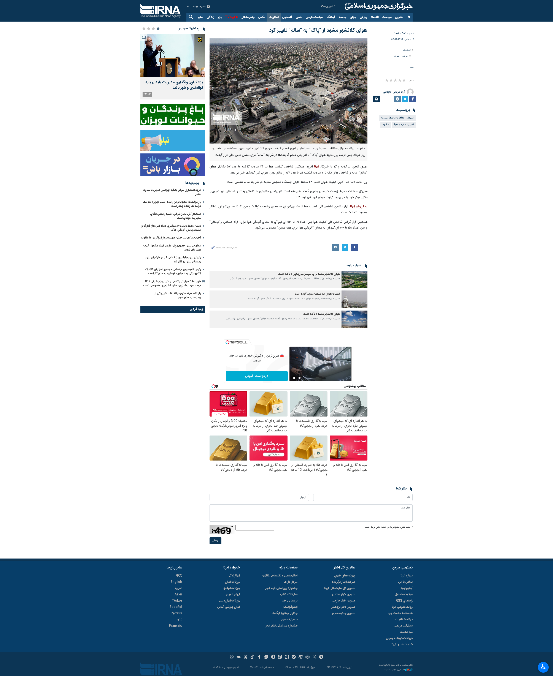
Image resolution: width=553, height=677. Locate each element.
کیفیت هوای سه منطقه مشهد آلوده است (317, 294)
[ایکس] (314, 657)
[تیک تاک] (252, 657)
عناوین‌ (399, 17)
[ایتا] (280, 657)
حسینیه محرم (289, 619)
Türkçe (177, 600)
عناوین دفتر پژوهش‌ (343, 607)
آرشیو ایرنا (407, 588)
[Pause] (293, 377)
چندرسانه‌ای (247, 17)
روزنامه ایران (232, 582)
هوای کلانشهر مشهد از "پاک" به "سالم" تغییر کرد (318, 30)
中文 (179, 575)
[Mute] (299, 377)
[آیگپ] (287, 657)
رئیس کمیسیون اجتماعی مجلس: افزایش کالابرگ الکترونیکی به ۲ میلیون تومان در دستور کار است (173, 271)
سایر (200, 17)
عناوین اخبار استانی (343, 594)
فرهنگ (331, 17)
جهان (353, 17)
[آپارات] (301, 657)
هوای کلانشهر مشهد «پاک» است (321, 314)
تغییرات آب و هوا (404, 124)
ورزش (363, 17)
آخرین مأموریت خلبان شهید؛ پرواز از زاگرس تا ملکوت (171, 237)
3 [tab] (148, 28)
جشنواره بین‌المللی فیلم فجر (281, 588)
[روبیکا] (307, 657)
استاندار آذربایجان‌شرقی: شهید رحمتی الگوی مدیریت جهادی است (175, 216)
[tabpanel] (172, 66)
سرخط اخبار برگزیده (343, 582)
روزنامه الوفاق (231, 588)
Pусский (176, 613)
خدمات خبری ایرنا (402, 644)
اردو (179, 619)
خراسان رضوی (401, 56)
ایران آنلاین (233, 594)
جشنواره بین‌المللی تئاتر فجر (281, 625)
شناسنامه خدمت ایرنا (400, 613)
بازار (220, 17)
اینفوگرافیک (290, 607)
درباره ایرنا (406, 575)
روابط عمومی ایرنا (402, 607)
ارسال (215, 540)
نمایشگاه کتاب (288, 594)
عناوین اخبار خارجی (343, 600)
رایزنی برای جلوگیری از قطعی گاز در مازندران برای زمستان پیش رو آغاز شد (173, 259)
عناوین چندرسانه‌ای (343, 613)
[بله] (294, 657)
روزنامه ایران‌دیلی (229, 600)
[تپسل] (227, 342)
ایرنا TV (230, 17)
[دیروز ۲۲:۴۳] (172, 55)
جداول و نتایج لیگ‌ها (284, 613)
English (176, 582)
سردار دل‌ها (290, 582)
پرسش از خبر (289, 600)
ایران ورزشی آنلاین (228, 607)
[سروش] (273, 657)
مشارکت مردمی (403, 625)
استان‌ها (274, 17)
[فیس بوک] (259, 657)
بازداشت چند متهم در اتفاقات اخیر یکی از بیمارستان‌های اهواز (178, 295)
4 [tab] (144, 28)
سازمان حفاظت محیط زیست (397, 118)
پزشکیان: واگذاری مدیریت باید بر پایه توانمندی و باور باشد (174, 85)
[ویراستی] (266, 657)
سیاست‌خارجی (314, 17)
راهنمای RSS (404, 600)
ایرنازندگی (233, 575)
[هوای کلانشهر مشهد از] (288, 91)
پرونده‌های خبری (344, 575)
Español (176, 607)
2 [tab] (153, 28)
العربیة (178, 588)
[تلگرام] (321, 657)
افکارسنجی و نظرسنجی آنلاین (279, 575)
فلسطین (287, 17)
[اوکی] (245, 657)
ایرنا (378, 6)
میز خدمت (406, 632)
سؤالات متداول (404, 594)
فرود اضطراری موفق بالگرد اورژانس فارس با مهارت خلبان (172, 192)
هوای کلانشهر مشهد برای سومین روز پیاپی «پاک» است (309, 274)
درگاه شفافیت (404, 619)
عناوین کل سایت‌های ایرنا (339, 588)
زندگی (210, 17)
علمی (299, 17)
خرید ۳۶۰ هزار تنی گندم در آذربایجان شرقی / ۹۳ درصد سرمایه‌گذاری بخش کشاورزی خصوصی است (172, 283)
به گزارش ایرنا (358, 206)
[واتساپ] (232, 657)
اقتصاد (375, 17)
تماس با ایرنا (405, 582)
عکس (261, 17)
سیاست (387, 17)
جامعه (342, 17)
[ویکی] (239, 657)
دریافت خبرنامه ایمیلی (399, 638)
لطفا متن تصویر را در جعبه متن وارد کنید (389, 527)
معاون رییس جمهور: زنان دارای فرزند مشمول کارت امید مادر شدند (172, 247)
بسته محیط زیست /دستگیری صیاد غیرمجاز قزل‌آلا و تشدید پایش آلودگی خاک (171, 228)
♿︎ (543, 667)
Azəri (178, 594)
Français (175, 625)
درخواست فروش (256, 376)
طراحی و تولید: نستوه (395, 670)
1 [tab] (158, 28)
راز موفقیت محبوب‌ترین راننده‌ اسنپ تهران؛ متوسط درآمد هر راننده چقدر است (172, 204)
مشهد (386, 124)
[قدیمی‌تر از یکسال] (354, 279)
